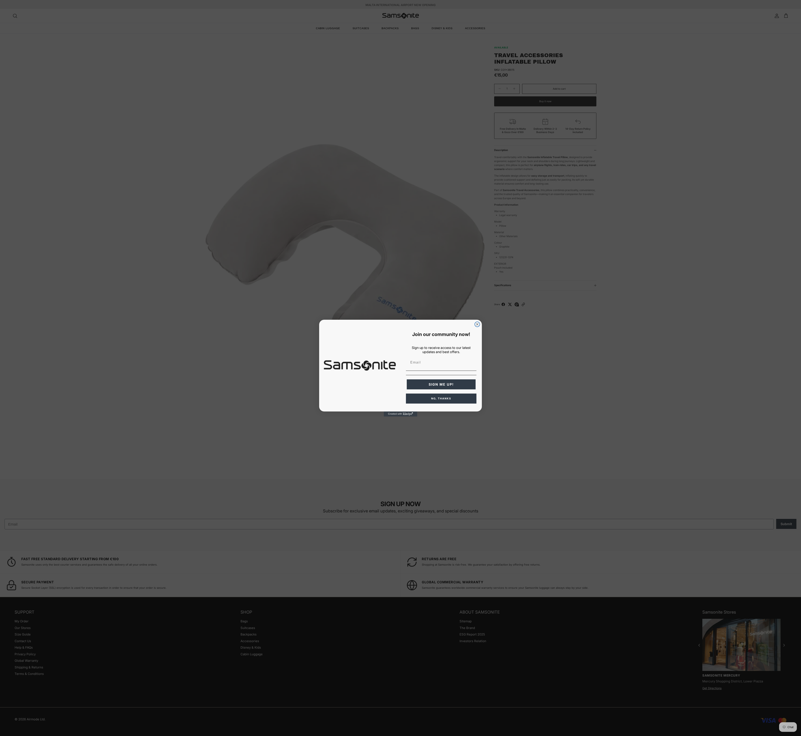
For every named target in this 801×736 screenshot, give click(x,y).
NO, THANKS (441, 398)
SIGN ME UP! (441, 384)
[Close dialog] (477, 324)
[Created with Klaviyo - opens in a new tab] (400, 413)
